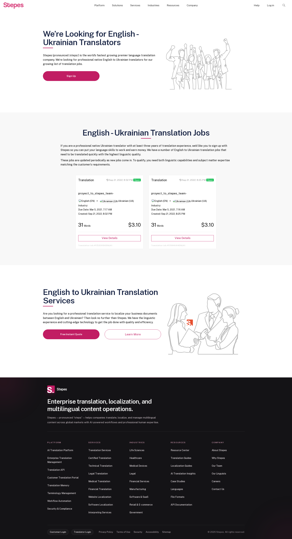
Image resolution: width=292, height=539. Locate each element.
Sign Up (71, 76)
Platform (99, 5)
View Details (109, 238)
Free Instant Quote (71, 334)
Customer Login (58, 532)
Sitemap (166, 532)
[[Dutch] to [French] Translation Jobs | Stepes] (13, 5)
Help (257, 5)
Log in (270, 5)
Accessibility (152, 532)
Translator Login (82, 532)
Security (138, 532)
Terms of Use (123, 532)
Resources (173, 5)
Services (135, 5)
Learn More (133, 334)
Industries (153, 5)
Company (192, 5)
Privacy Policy (106, 532)
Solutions (117, 5)
